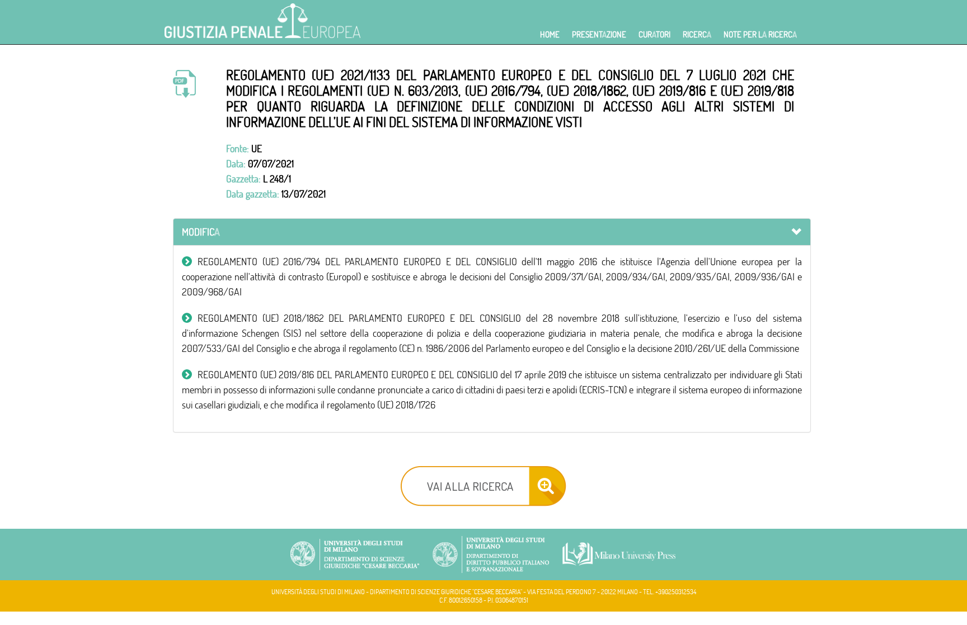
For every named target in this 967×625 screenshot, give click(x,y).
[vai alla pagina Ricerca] (483, 485)
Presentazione (599, 34)
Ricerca (697, 34)
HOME (550, 34)
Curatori (654, 34)
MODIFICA (201, 231)
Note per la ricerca (760, 34)
